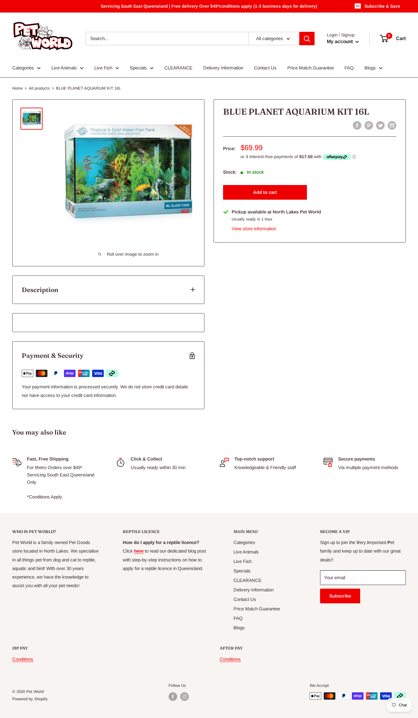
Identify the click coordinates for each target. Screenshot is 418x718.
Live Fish (103, 67)
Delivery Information (223, 67)
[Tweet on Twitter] (380, 125)
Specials (138, 67)
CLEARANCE (178, 67)
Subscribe (340, 595)
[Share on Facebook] (357, 125)
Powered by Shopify (30, 699)
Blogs (370, 67)
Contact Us (265, 67)
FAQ (349, 67)
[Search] (307, 38)
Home (17, 88)
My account (340, 41)
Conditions (22, 659)
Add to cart (265, 192)
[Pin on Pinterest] (368, 125)
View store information (254, 228)
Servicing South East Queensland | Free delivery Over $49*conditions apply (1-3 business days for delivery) (209, 6)
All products (39, 88)
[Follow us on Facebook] (173, 696)
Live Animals (64, 67)
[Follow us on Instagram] (184, 696)
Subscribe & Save (382, 6)
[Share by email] (392, 125)
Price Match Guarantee (310, 67)
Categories (23, 67)
